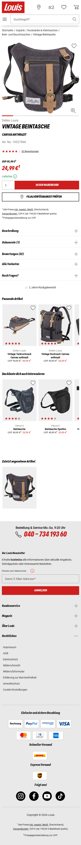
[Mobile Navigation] (5, 19)
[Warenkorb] (76, 7)
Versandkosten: (10, 213)
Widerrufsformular (13, 671)
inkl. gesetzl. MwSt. (24, 209)
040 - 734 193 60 (45, 534)
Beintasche (19, 429)
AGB (5, 653)
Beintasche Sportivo (55, 429)
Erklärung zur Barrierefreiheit (20, 677)
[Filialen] (39, 7)
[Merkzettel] (64, 7)
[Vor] (76, 79)
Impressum (9, 647)
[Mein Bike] (51, 7)
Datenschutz (10, 659)
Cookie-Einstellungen (15, 689)
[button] (74, 19)
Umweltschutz (11, 683)
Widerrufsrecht (11, 665)
